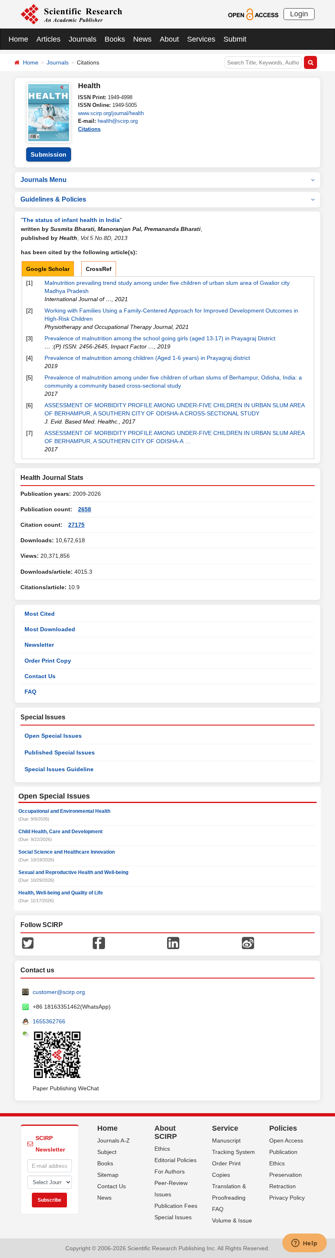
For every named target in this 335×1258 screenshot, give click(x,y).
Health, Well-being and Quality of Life (60, 893)
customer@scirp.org (59, 992)
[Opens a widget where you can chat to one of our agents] (304, 1244)
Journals (82, 39)
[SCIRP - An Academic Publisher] (71, 14)
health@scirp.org (118, 121)
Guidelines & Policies (53, 199)
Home (18, 39)
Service (225, 1128)
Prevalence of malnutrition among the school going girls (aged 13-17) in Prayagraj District (160, 338)
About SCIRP (165, 1132)
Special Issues (173, 1217)
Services (201, 39)
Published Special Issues (60, 752)
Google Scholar (47, 269)
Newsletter (39, 644)
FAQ (30, 691)
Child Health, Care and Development (60, 831)
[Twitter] (28, 942)
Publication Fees (175, 1206)
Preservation (285, 1174)
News (142, 39)
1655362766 (49, 1021)
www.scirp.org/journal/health (111, 113)
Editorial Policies (175, 1160)
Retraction (282, 1186)
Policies (283, 1128)
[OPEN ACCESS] (253, 14)
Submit (234, 39)
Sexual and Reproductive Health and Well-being (73, 872)
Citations (89, 129)
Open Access (286, 1140)
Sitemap (107, 1174)
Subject (106, 1152)
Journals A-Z (113, 1140)
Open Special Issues (53, 735)
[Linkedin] (173, 942)
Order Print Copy (48, 660)
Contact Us (40, 676)
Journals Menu (43, 179)
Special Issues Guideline (59, 769)
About (169, 39)
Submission (49, 154)
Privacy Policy (287, 1197)
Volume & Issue (232, 1220)
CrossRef (99, 269)
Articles (48, 39)
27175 (76, 524)
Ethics (162, 1148)
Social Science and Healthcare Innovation (66, 852)
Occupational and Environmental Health (64, 811)
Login (299, 14)
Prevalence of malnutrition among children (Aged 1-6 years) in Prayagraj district (147, 358)
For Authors (169, 1171)
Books (115, 39)
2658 (84, 509)
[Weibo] (248, 942)
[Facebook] (99, 942)
